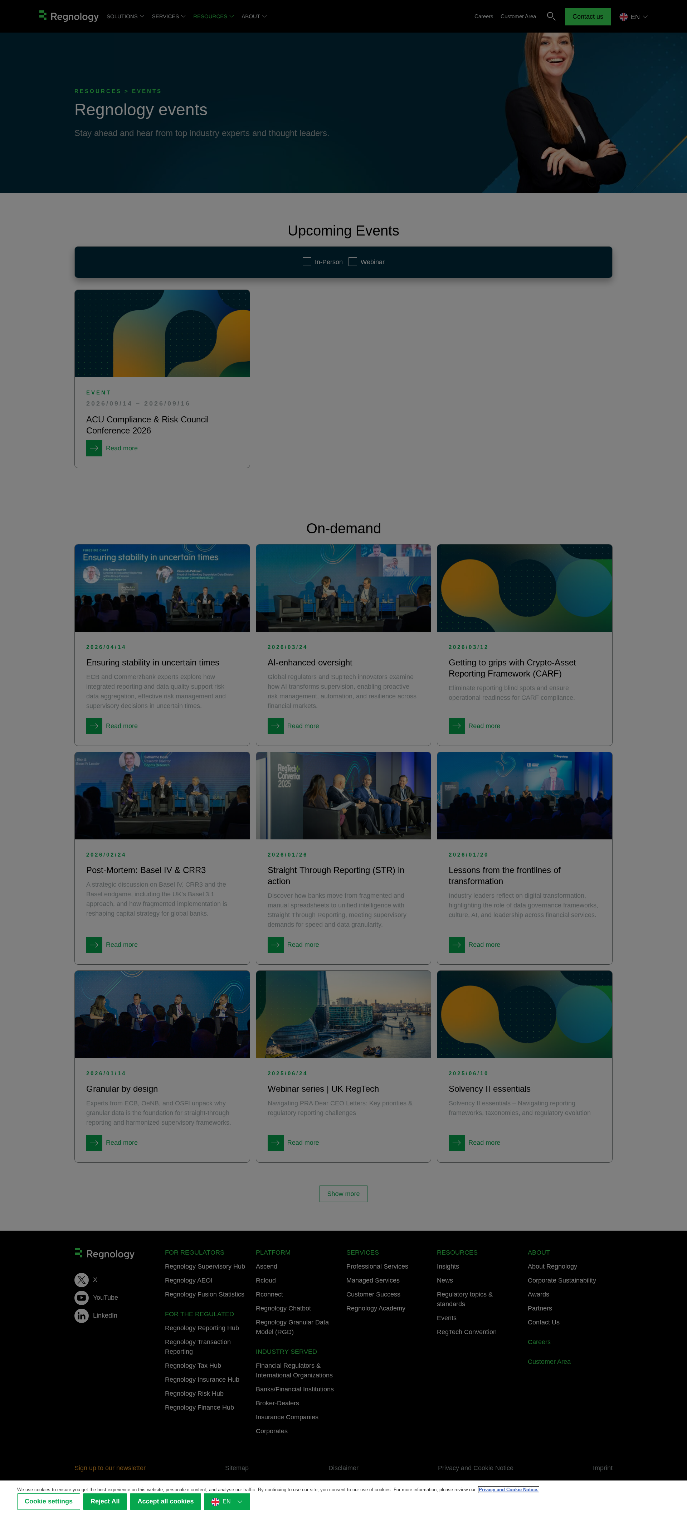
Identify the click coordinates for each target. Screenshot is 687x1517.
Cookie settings (49, 1501)
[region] (343, 1498)
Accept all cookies (165, 1501)
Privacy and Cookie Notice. (509, 1489)
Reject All (105, 1501)
